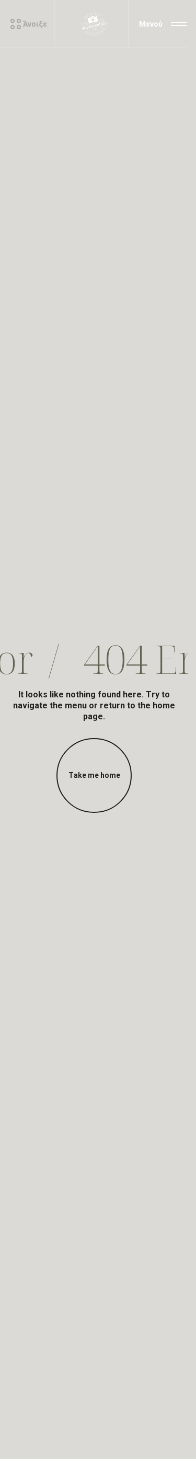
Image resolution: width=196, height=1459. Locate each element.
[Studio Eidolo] (94, 24)
